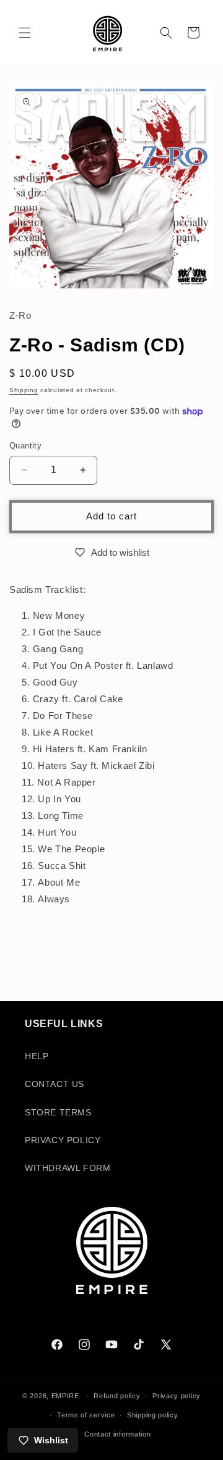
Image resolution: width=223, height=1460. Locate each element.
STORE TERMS (58, 1112)
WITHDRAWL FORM (67, 1168)
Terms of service (86, 1415)
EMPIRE (66, 1395)
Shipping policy (152, 1415)
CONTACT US (54, 1084)
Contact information (117, 1434)
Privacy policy (176, 1395)
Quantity (25, 445)
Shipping (23, 390)
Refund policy (117, 1395)
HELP (36, 1056)
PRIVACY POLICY (62, 1140)
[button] (24, 32)
